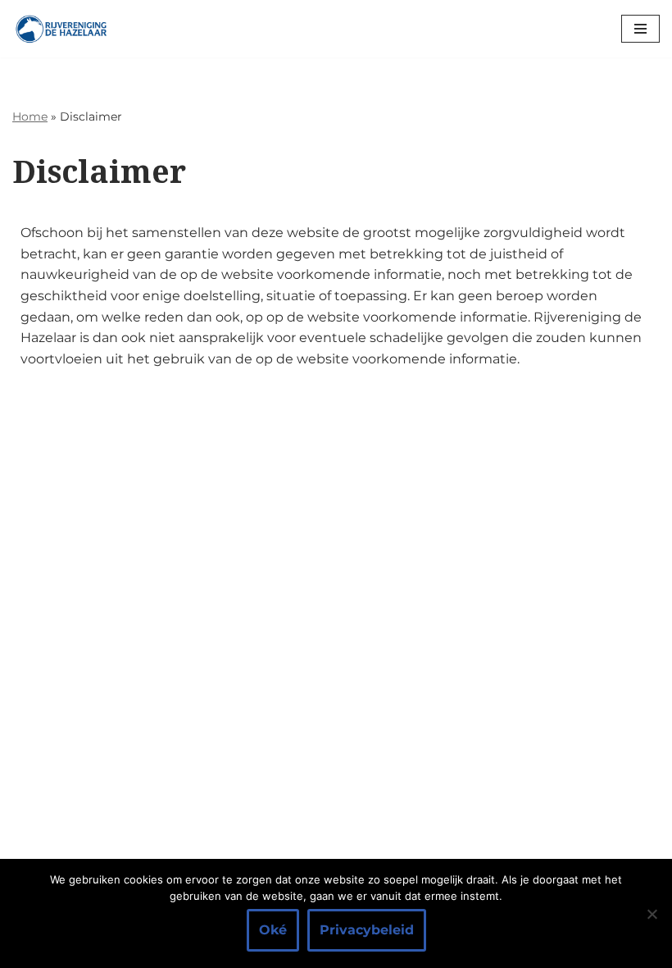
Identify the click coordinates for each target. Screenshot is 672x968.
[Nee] (651, 914)
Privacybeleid (367, 930)
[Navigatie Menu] (640, 29)
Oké (273, 930)
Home (30, 116)
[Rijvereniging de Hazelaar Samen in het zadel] (61, 28)
